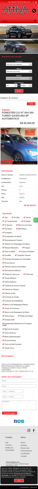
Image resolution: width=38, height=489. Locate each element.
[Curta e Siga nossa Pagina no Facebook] (33, 2)
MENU (5, 21)
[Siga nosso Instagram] (36, 2)
